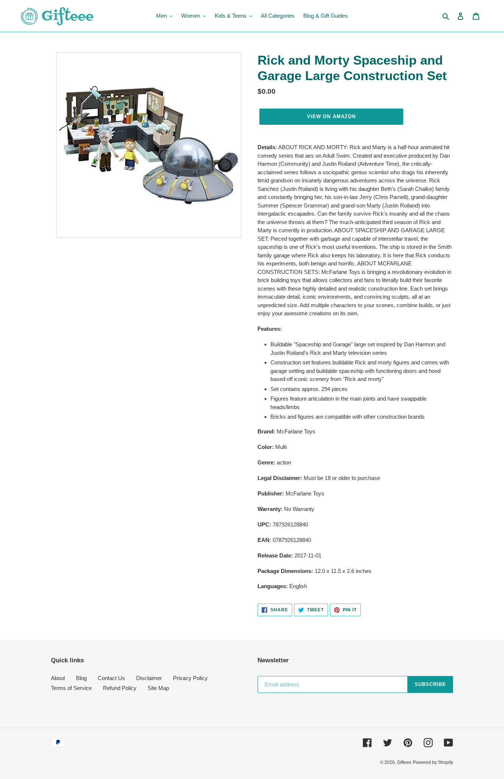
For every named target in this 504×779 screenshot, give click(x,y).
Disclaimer (149, 678)
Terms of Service (71, 688)
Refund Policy (120, 688)
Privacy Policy (190, 678)
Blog (81, 678)
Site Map (158, 688)
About (58, 678)
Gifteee (404, 762)
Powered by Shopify (433, 762)
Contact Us (111, 678)
